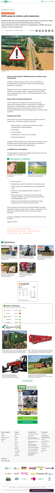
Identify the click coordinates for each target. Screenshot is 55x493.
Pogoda (43, 439)
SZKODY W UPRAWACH (28, 233)
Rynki (16, 435)
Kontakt (2, 434)
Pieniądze (16, 437)
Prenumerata (17, 452)
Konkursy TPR (44, 443)
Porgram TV (44, 448)
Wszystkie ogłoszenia (27, 380)
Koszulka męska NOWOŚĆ (33, 449)
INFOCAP (16, 448)
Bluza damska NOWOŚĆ (32, 451)
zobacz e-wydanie (27, 418)
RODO (2, 441)
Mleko (16, 444)
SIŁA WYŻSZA (10, 229)
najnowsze (9, 242)
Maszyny (16, 443)
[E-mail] (46, 31)
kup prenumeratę (27, 422)
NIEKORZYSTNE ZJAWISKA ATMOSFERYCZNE (16, 231)
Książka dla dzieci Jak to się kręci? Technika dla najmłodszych (33, 454)
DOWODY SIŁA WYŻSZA (12, 233)
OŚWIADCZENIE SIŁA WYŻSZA (34, 231)
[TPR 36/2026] (27, 400)
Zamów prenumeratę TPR (33, 434)
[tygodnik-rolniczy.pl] (8, 1)
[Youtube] (7, 461)
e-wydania (17, 453)
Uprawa (16, 441)
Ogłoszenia (17, 455)
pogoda (25, 283)
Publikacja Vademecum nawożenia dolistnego (32, 445)
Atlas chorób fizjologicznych (33, 447)
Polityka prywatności (5, 437)
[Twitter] (40, 31)
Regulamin (3, 439)
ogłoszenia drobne (13, 327)
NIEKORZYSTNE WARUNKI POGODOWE (22, 229)
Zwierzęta (12, 9)
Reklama (3, 435)
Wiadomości (17, 434)
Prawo (16, 439)
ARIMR (20, 233)
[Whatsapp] (49, 31)
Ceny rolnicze (17, 450)
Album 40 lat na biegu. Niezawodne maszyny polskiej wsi (34, 438)
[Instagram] (4, 461)
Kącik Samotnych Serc (46, 446)
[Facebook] (37, 31)
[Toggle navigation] (2, 1)
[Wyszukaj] (51, 1)
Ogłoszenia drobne (45, 441)
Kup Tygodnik (30, 435)
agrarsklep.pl (44, 450)
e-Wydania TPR (44, 444)
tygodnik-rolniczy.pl (5, 9)
